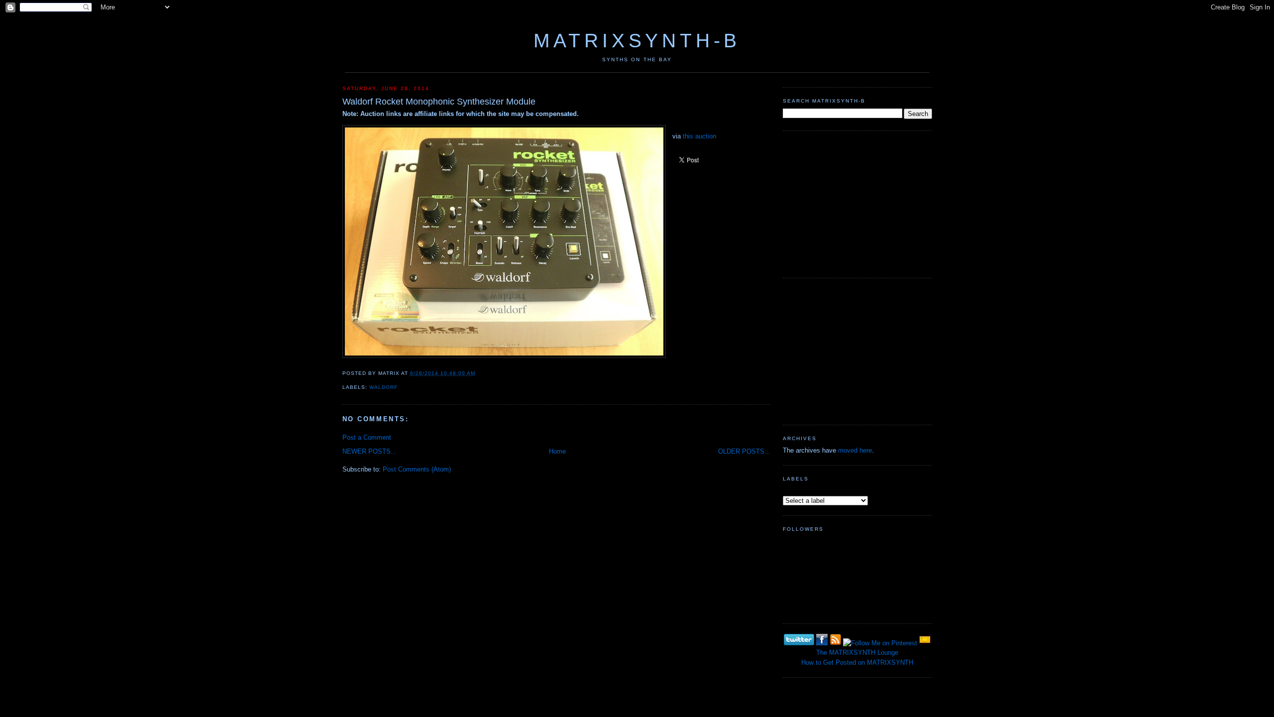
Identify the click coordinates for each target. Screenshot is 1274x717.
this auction (699, 136)
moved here (855, 450)
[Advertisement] (857, 203)
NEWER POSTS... (369, 451)
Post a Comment (366, 437)
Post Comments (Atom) (417, 469)
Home (557, 451)
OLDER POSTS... (744, 451)
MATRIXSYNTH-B (637, 40)
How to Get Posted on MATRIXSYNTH (857, 662)
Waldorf (383, 387)
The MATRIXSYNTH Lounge (857, 652)
